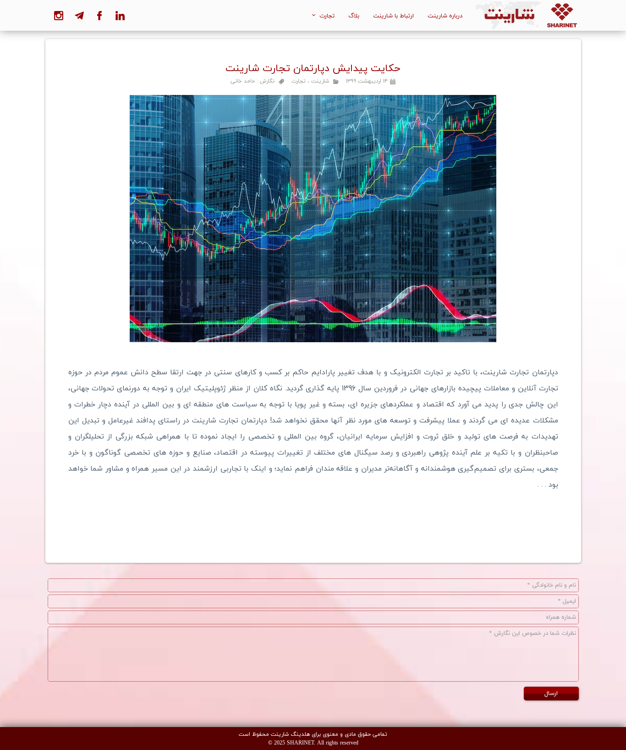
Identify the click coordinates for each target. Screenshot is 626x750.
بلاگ (353, 16)
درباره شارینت (445, 16)
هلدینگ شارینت (290, 734)
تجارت (327, 16)
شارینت (320, 81)
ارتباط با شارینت (393, 16)
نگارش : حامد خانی (253, 81)
